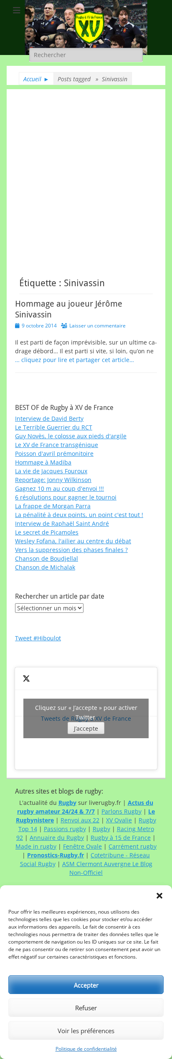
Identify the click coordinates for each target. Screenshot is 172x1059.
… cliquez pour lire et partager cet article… (74, 360)
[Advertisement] (86, 175)
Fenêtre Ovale (82, 846)
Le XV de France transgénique (56, 445)
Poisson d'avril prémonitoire (54, 453)
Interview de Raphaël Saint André (62, 523)
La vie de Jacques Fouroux (51, 471)
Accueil (36, 79)
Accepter (86, 985)
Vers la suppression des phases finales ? (71, 550)
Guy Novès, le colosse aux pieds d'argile (70, 436)
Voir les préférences (86, 1031)
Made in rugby (35, 846)
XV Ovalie (119, 820)
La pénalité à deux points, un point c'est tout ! (79, 515)
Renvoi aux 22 (80, 820)
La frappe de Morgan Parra (53, 506)
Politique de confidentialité (86, 1048)
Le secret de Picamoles (46, 532)
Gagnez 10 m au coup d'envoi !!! (59, 488)
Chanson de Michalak (45, 567)
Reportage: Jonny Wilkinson (53, 480)
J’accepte (86, 728)
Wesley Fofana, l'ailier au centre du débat (73, 541)
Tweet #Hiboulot (38, 638)
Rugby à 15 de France (121, 838)
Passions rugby (65, 829)
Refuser (86, 1008)
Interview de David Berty (49, 418)
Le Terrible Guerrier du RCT (53, 427)
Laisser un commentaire (97, 325)
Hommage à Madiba (43, 462)
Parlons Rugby (121, 811)
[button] (159, 896)
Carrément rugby (133, 846)
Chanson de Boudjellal (46, 558)
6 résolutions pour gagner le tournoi (65, 497)
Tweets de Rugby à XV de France (86, 718)
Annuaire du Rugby (57, 838)
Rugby (101, 829)
